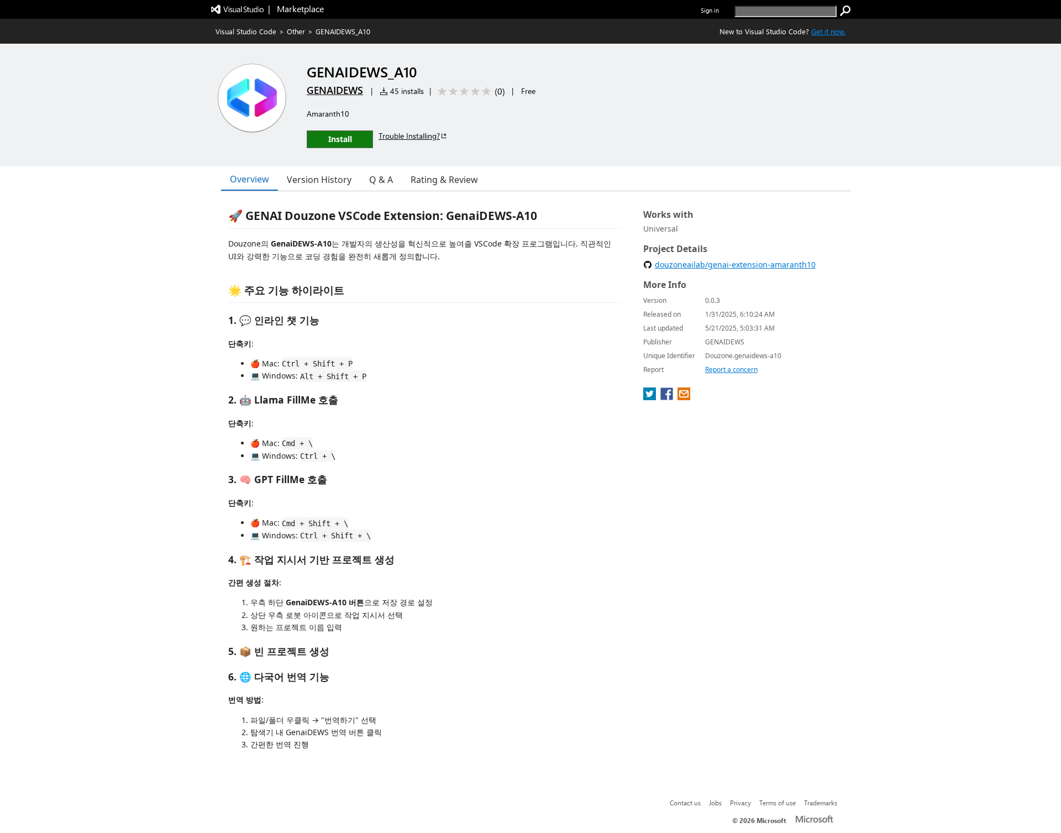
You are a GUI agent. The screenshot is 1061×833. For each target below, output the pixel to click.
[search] (845, 11)
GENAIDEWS (335, 90)
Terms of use (777, 802)
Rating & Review (444, 180)
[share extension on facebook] (667, 397)
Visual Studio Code (246, 31)
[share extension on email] (683, 397)
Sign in (710, 10)
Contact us (685, 802)
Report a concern (731, 369)
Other (296, 31)
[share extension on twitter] (650, 397)
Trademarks (820, 802)
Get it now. (828, 31)
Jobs (715, 802)
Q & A (381, 180)
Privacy (740, 802)
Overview (249, 179)
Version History (319, 180)
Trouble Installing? (409, 135)
